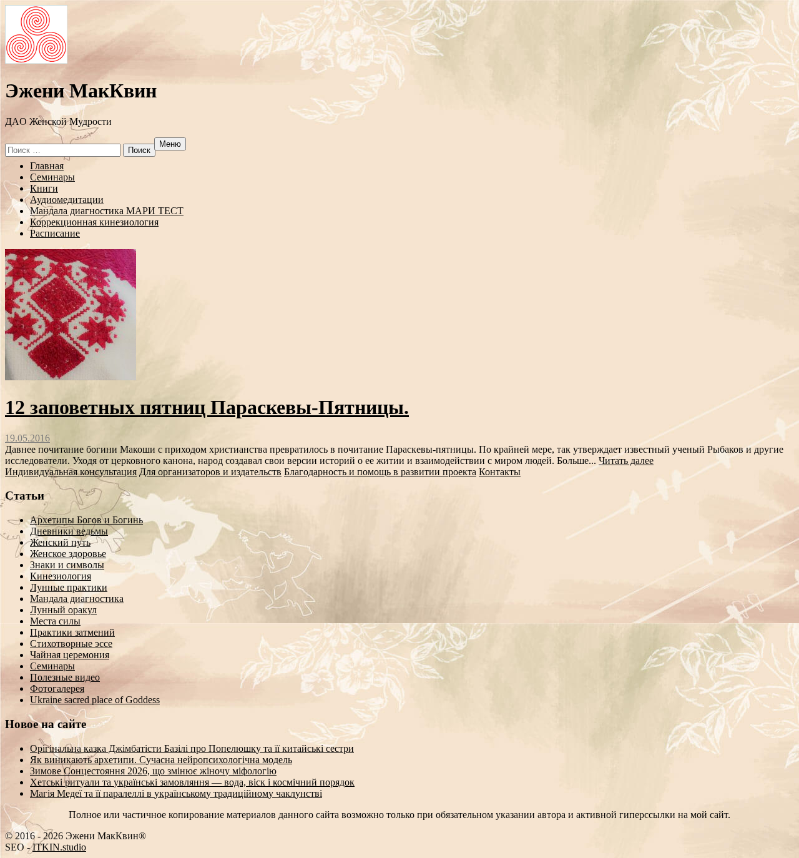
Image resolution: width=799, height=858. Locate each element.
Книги (44, 188)
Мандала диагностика (77, 598)
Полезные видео (65, 677)
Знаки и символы (67, 565)
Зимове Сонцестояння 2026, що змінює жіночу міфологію (153, 771)
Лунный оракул (63, 609)
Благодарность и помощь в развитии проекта (380, 471)
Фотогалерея (57, 688)
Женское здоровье (68, 553)
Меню (170, 144)
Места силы (55, 621)
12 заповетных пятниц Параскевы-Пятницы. (207, 407)
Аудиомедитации (67, 199)
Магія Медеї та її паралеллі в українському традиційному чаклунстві (176, 793)
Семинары (52, 177)
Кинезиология (60, 576)
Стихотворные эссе (71, 643)
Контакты (500, 471)
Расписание (55, 233)
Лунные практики (68, 587)
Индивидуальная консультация (71, 471)
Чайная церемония (69, 654)
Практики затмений (72, 632)
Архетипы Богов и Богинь (86, 520)
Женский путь (60, 542)
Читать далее (626, 460)
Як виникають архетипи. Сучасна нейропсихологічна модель (161, 759)
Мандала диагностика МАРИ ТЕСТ (107, 210)
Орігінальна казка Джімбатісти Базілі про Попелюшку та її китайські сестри (192, 748)
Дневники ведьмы (69, 531)
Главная (47, 165)
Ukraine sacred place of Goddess (95, 699)
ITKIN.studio (59, 847)
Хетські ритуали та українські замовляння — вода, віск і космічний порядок (192, 782)
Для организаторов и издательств (210, 471)
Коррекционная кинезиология (94, 222)
